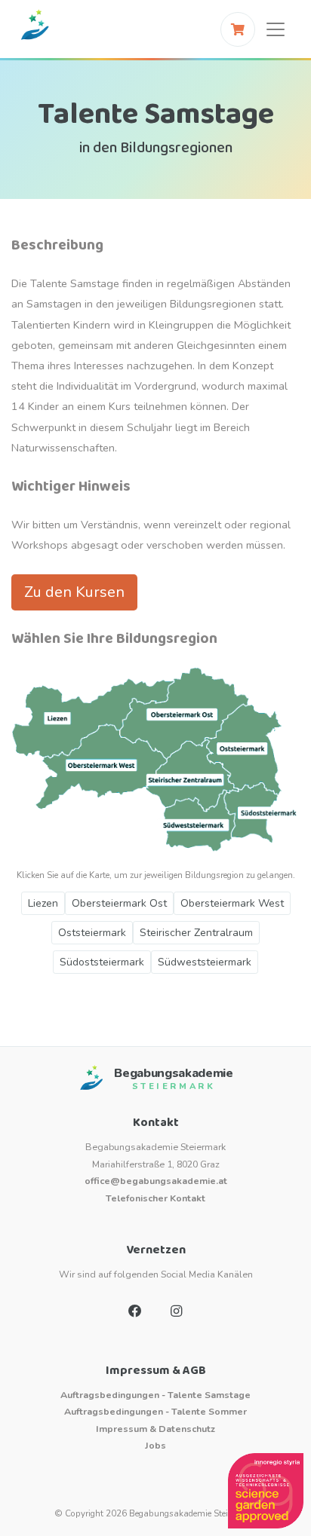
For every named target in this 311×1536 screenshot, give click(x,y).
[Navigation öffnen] (275, 29)
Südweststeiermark (204, 962)
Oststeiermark (92, 933)
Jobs (155, 1445)
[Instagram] (176, 1311)
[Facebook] (135, 1311)
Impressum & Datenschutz (155, 1428)
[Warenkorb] (237, 29)
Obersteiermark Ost (119, 903)
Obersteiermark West (232, 903)
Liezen (43, 903)
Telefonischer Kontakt (155, 1198)
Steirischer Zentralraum (196, 933)
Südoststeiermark (102, 962)
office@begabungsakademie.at (156, 1180)
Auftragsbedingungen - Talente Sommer (155, 1411)
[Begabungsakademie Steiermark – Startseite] (34, 29)
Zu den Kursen (74, 592)
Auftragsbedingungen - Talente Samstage (155, 1394)
